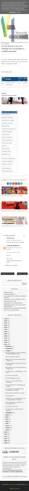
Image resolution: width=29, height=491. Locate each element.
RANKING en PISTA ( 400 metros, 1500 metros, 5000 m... (14, 305)
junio (7, 419)
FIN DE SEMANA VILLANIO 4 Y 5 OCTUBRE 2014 (14, 403)
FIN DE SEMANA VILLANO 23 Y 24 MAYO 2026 (13, 210)
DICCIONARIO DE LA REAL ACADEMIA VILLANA (15, 296)
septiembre (9, 412)
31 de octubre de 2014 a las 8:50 (15, 242)
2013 (5, 432)
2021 (5, 329)
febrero (7, 427)
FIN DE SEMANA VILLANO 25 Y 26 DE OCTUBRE (15, 364)
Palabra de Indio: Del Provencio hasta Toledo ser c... (15, 360)
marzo (7, 425)
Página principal (8, 292)
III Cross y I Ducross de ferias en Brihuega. (14, 381)
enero (7, 430)
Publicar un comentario (11, 265)
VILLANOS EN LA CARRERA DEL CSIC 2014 (15, 372)
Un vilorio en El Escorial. (11, 375)
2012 (5, 434)
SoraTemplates (12, 484)
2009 (6, 440)
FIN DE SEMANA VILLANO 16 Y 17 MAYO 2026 (13, 226)
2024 (6, 323)
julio (6, 417)
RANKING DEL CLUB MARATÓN (13, 303)
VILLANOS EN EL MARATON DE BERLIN (14, 409)
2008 (6, 443)
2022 (5, 327)
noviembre (8, 348)
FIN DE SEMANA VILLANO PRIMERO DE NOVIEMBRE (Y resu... (15, 353)
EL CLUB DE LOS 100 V (11, 406)
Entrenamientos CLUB (10, 301)
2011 (5, 436)
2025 (5, 321)
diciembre (8, 346)
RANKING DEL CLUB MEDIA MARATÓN (15, 308)
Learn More (12, 12)
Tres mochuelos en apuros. (12, 356)
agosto (7, 415)
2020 (6, 331)
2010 (5, 438)
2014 (5, 344)
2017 (5, 338)
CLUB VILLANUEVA (12, 245)
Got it (19, 12)
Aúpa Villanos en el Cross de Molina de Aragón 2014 (15, 368)
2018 (5, 336)
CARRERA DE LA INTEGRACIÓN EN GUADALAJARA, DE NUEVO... (15, 399)
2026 (6, 318)
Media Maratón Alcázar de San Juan (14, 393)
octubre (8, 351)
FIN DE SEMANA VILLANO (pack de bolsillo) (15, 385)
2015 (5, 342)
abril (6, 423)
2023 (5, 325)
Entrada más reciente (7, 273)
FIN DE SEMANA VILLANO (13, 54)
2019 (5, 334)
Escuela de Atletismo (9, 294)
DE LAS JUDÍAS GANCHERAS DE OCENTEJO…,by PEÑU (14, 389)
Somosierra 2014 (9, 395)
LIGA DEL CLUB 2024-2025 (11, 310)
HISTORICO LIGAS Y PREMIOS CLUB (14, 299)
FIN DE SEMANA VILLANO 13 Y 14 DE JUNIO (12, 195)
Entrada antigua (22, 273)
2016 (5, 340)
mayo (7, 421)
